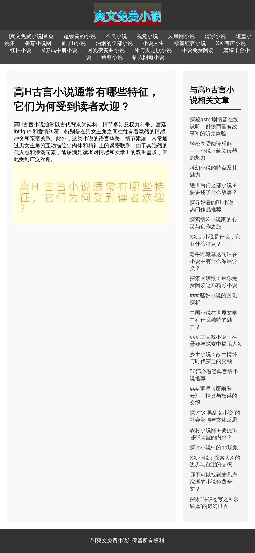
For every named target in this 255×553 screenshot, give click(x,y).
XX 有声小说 (231, 43)
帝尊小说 (112, 57)
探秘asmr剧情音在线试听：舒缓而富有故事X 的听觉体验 (214, 126)
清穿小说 (215, 36)
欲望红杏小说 (190, 43)
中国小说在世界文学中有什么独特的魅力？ (213, 320)
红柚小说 (20, 50)
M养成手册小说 (59, 50)
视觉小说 (147, 36)
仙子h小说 (73, 43)
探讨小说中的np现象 (214, 447)
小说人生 (153, 43)
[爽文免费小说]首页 (31, 36)
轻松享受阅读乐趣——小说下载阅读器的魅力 (213, 150)
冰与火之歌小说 (153, 50)
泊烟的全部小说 (114, 43)
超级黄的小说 (80, 36)
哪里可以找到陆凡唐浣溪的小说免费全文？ (213, 482)
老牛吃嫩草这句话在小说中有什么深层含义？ (213, 261)
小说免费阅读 (197, 50)
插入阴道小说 (148, 57)
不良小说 (116, 36)
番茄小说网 (38, 43)
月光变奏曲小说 (106, 50)
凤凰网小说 (181, 36)
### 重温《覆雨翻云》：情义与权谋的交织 (213, 395)
